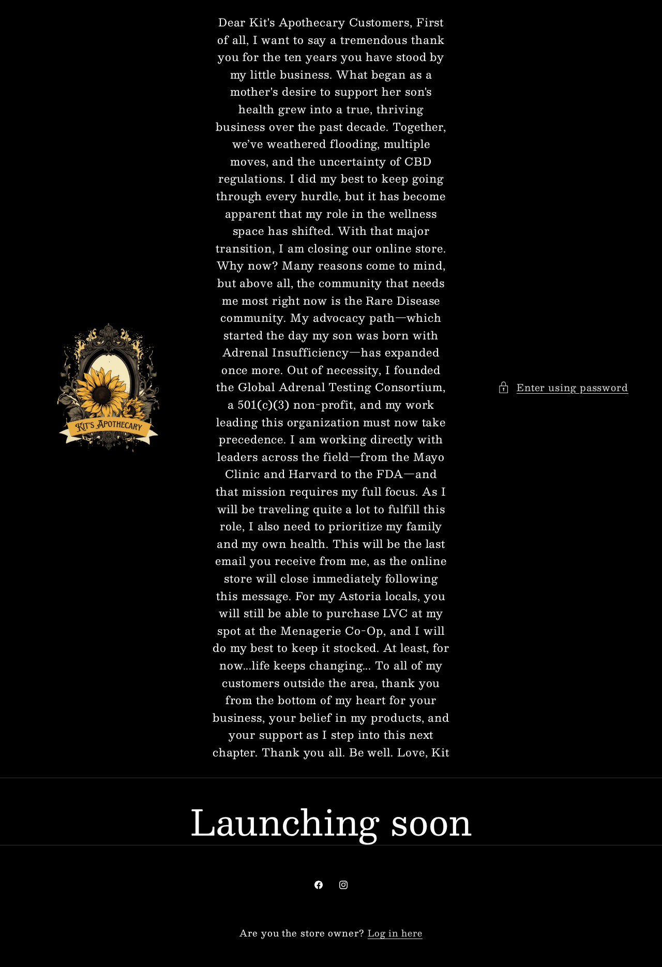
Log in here (395, 933)
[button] (563, 387)
